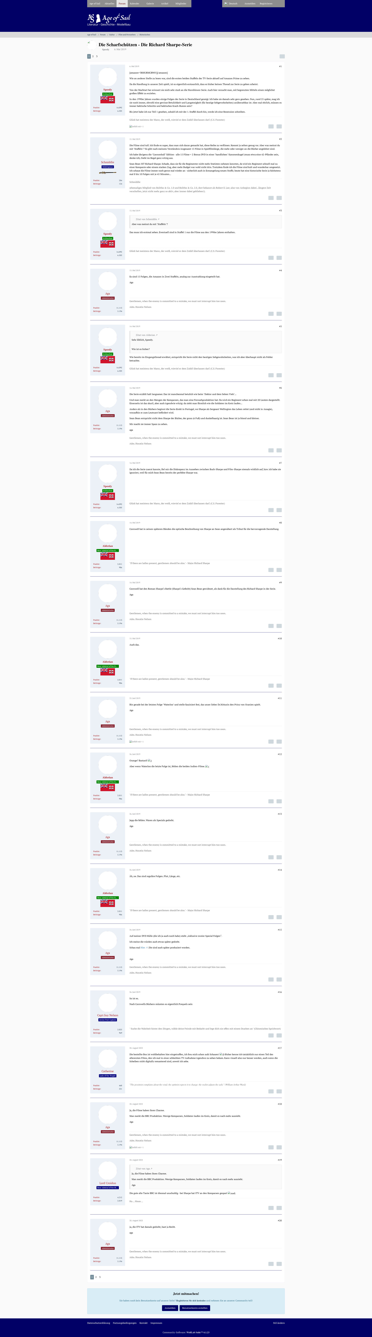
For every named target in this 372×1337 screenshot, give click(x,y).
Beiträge (97, 111)
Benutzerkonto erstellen (195, 1308)
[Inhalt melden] (271, 126)
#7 (280, 462)
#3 (280, 210)
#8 (280, 522)
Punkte (96, 107)
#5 (280, 326)
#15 (280, 929)
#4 (280, 270)
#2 (280, 139)
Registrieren (266, 3)
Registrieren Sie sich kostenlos (191, 1300)
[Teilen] (282, 56)
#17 (280, 1048)
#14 (280, 869)
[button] (232, 3)
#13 (280, 813)
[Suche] (280, 3)
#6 (280, 387)
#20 (280, 1220)
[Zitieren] (279, 126)
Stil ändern (279, 1323)
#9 (280, 582)
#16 (280, 992)
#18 (280, 1103)
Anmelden (250, 3)
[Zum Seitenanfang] (367, 1333)
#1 (280, 66)
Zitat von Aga (143, 1168)
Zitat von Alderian (145, 335)
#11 (280, 698)
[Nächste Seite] (101, 56)
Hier (143, 947)
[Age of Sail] (186, 19)
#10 (280, 638)
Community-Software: (186, 1332)
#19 (280, 1159)
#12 (280, 754)
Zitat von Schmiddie (146, 219)
